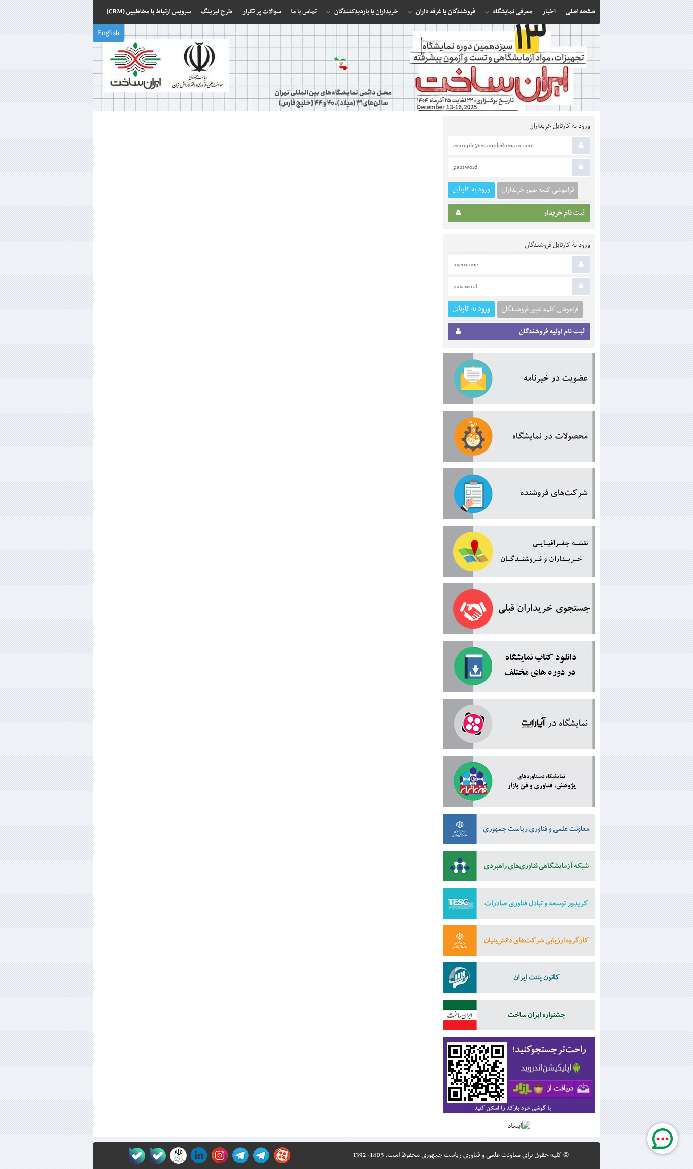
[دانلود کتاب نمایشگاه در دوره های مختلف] (519, 668)
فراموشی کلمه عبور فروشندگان (540, 309)
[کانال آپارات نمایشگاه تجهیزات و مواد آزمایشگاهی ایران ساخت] (519, 726)
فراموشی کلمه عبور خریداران (538, 190)
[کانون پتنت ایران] (519, 979)
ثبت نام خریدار (564, 213)
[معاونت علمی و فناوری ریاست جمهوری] (176, 1155)
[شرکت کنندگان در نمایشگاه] (519, 495)
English (108, 33)
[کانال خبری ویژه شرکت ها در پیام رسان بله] (134, 1155)
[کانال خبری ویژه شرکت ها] (259, 1155)
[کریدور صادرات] (519, 905)
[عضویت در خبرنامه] (519, 380)
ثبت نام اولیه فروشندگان (552, 331)
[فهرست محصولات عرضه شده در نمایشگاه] (519, 438)
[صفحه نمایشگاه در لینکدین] (197, 1155)
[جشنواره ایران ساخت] (519, 1017)
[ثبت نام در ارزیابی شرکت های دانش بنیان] (519, 942)
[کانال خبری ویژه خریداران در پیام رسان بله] (155, 1155)
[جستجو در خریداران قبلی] (519, 610)
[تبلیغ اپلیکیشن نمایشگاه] (519, 1077)
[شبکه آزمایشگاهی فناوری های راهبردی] (519, 868)
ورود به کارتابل (471, 189)
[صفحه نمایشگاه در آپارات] (280, 1155)
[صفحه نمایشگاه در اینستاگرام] (217, 1155)
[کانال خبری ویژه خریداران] (238, 1155)
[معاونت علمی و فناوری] (519, 831)
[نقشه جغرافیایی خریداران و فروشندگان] (519, 553)
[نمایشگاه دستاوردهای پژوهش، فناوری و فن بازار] (519, 783)
